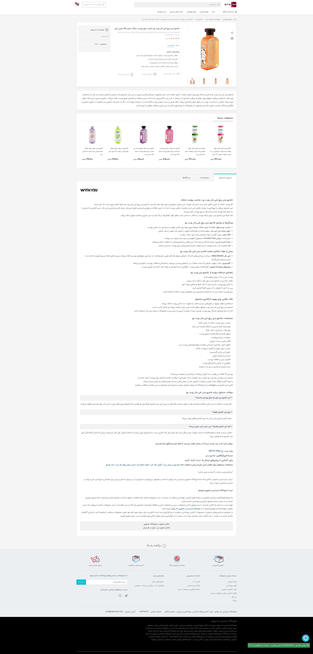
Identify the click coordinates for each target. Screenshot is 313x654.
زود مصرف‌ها (161, 12)
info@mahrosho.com (114, 611)
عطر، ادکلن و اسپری (176, 12)
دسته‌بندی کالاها (229, 12)
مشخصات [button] (204, 177)
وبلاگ (234, 601)
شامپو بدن (171, 45)
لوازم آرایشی (204, 12)
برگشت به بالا (154, 545)
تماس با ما (196, 582)
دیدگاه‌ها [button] (186, 177)
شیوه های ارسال (158, 582)
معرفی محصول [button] (225, 177)
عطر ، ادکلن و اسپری (229, 589)
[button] (79, 4)
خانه (213, 12)
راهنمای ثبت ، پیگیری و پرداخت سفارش (149, 585)
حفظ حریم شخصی (193, 585)
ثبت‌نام (81, 582)
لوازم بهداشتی (191, 12)
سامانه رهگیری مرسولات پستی (189, 589)
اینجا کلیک (195, 460)
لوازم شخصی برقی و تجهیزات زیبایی (224, 593)
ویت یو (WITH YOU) (218, 451)
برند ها (234, 597)
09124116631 (143, 611)
